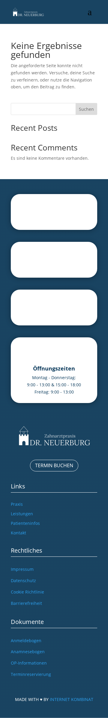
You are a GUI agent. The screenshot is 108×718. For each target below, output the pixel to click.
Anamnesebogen (28, 651)
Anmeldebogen (26, 640)
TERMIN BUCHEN (54, 465)
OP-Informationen (29, 663)
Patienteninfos (25, 523)
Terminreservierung (31, 674)
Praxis (17, 504)
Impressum (22, 569)
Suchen (86, 109)
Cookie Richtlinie (27, 592)
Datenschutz (23, 580)
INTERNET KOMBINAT (71, 699)
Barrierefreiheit (26, 603)
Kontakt (18, 533)
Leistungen (22, 513)
